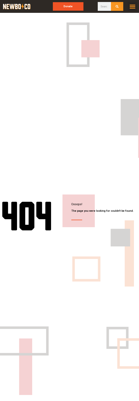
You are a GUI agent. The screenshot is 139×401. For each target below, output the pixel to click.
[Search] (117, 6)
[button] (132, 6)
